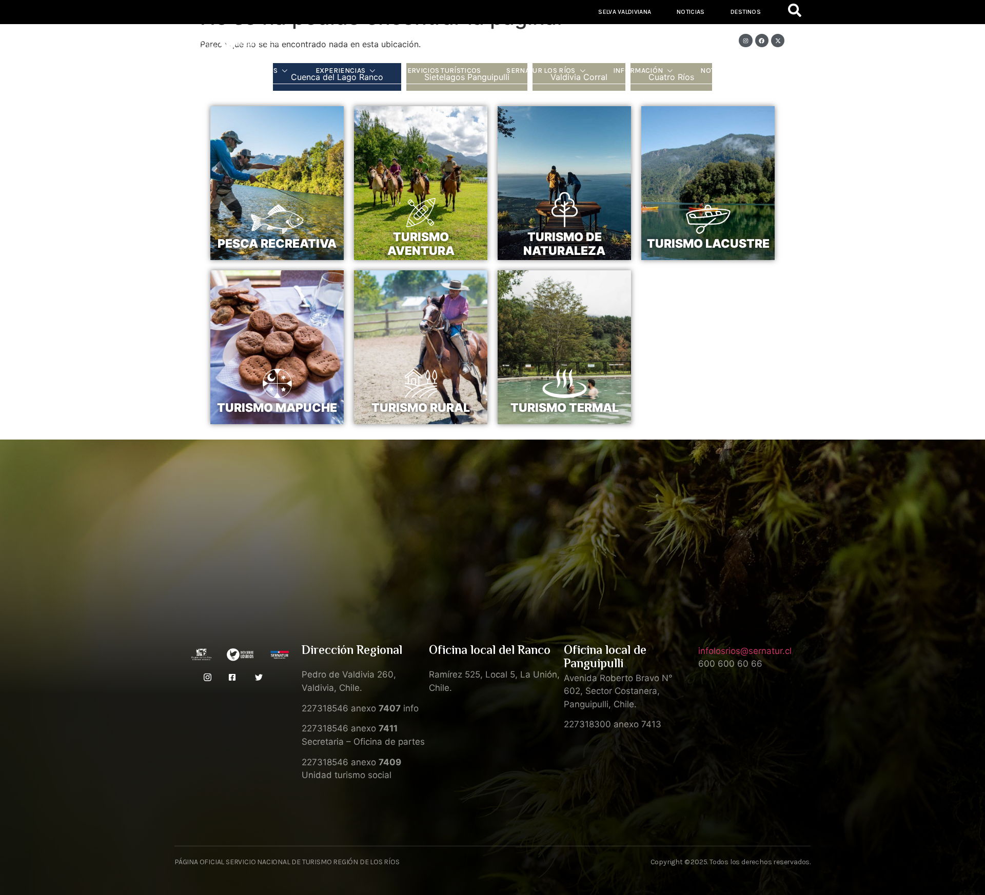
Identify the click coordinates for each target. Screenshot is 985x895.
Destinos (746, 11)
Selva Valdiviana (624, 11)
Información (638, 70)
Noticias (690, 11)
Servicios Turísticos (442, 70)
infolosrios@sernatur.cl (745, 651)
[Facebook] (762, 40)
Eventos (774, 70)
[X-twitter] (777, 40)
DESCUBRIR (277, 260)
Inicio (206, 70)
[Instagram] (745, 40)
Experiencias (341, 70)
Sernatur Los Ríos (540, 70)
